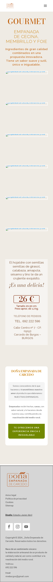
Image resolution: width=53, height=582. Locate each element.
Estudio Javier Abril (22, 515)
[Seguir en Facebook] (9, 526)
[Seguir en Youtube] (26, 526)
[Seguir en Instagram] (17, 526)
